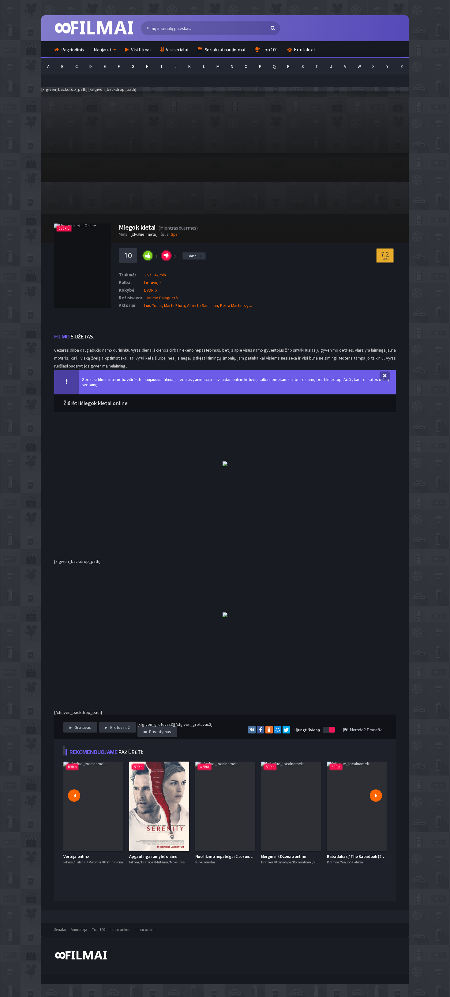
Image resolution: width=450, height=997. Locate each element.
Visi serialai (176, 49)
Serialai (60, 929)
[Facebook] (260, 729)
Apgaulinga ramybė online (153, 856)
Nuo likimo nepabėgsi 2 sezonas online (230, 856)
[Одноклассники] (269, 729)
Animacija (79, 929)
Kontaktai (304, 49)
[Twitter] (286, 729)
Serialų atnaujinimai (224, 49)
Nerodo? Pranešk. (366, 729)
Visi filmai (140, 49)
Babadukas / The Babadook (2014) (358, 856)
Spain (176, 234)
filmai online (120, 929)
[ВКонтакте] (252, 729)
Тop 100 (98, 929)
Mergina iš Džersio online (283, 856)
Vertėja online (76, 856)
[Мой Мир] (277, 729)
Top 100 (269, 49)
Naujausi (102, 49)
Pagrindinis (72, 49)
